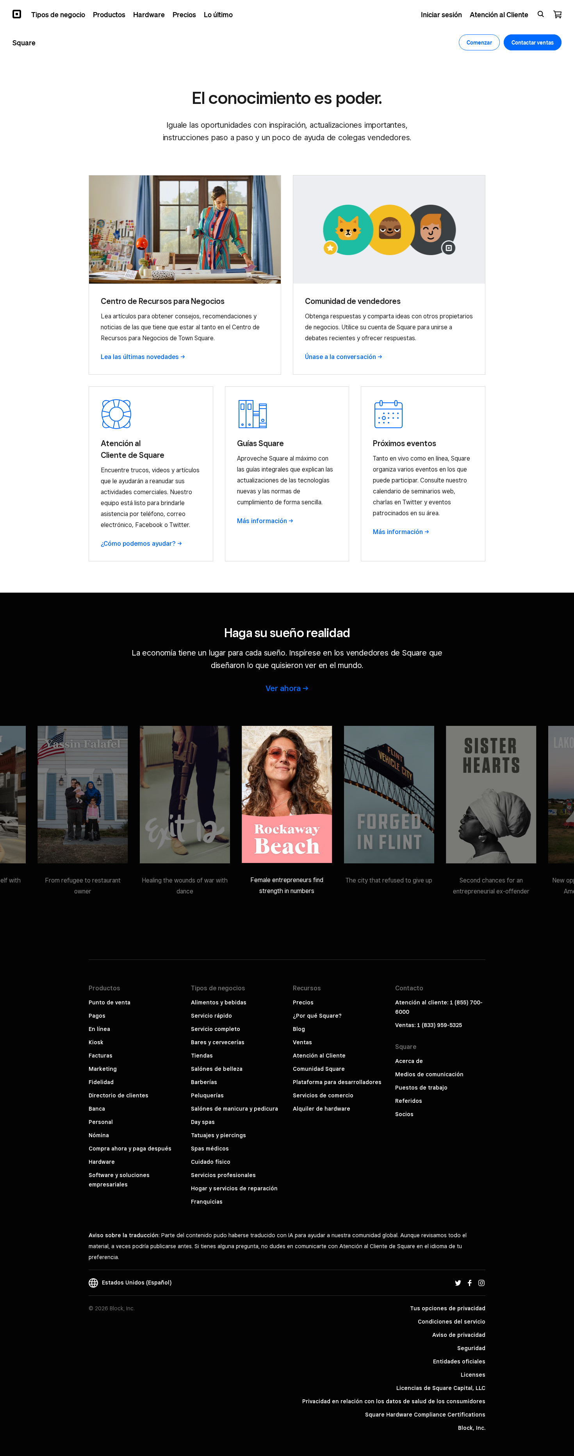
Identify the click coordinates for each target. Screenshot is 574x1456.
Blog (299, 1029)
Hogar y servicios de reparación (234, 1188)
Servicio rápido (211, 1016)
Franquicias (207, 1202)
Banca (97, 1109)
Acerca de (409, 1061)
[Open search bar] (540, 14)
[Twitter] (458, 1282)
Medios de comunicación (429, 1074)
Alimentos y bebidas (218, 1002)
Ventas (302, 1042)
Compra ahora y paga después (130, 1148)
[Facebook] (470, 1282)
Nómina (99, 1135)
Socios (404, 1114)
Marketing (103, 1069)
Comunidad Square (319, 1069)
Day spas (203, 1122)
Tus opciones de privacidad (447, 1308)
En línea (99, 1029)
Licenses (473, 1375)
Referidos (408, 1101)
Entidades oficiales (459, 1361)
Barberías (204, 1082)
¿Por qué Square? (317, 1016)
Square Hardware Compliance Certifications (425, 1414)
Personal (101, 1122)
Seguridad (471, 1348)
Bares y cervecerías (217, 1042)
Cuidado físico (210, 1162)
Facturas (100, 1055)
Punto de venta (109, 1002)
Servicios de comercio (323, 1095)
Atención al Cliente (319, 1055)
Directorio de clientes (118, 1095)
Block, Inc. (471, 1428)
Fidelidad (101, 1082)
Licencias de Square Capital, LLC (440, 1388)
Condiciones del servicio (451, 1321)
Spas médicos (210, 1148)
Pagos (97, 1016)
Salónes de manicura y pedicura (234, 1109)
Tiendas (202, 1055)
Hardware (102, 1162)
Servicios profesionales (223, 1175)
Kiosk (96, 1042)
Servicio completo (215, 1029)
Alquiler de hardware (321, 1109)
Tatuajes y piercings (218, 1135)
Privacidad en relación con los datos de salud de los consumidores (393, 1401)
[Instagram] (481, 1282)
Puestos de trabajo (421, 1087)
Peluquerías (207, 1095)
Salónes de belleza (216, 1069)
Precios (303, 1002)
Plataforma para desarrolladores (337, 1082)
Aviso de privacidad (458, 1335)
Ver (283, 688)
